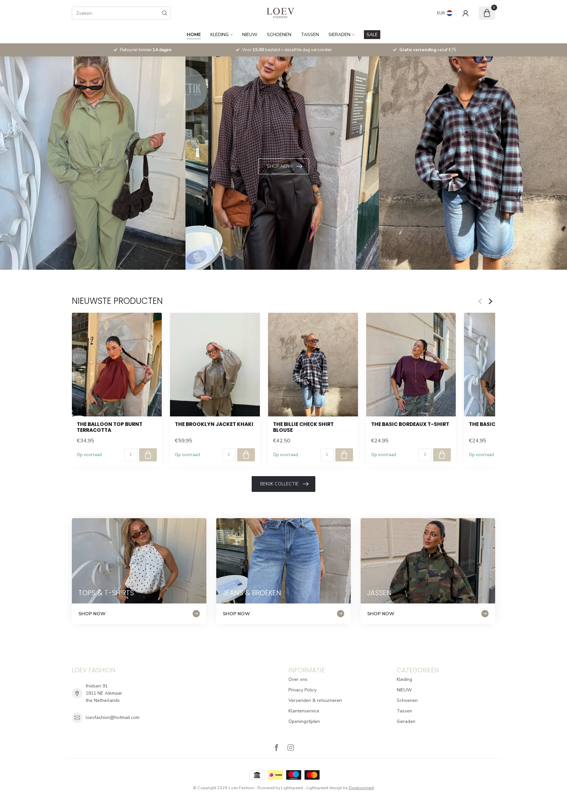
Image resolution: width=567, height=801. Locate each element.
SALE (372, 35)
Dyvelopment (361, 787)
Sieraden (339, 35)
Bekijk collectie (279, 484)
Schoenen (279, 35)
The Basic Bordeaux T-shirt (410, 424)
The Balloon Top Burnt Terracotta (109, 427)
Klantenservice (303, 711)
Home (194, 35)
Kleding (219, 35)
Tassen (310, 35)
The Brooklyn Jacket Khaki (214, 424)
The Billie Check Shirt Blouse (303, 427)
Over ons (297, 679)
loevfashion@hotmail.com (112, 717)
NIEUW (249, 35)
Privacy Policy (302, 690)
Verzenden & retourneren (315, 700)
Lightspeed (292, 787)
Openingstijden (304, 721)
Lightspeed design (324, 787)
